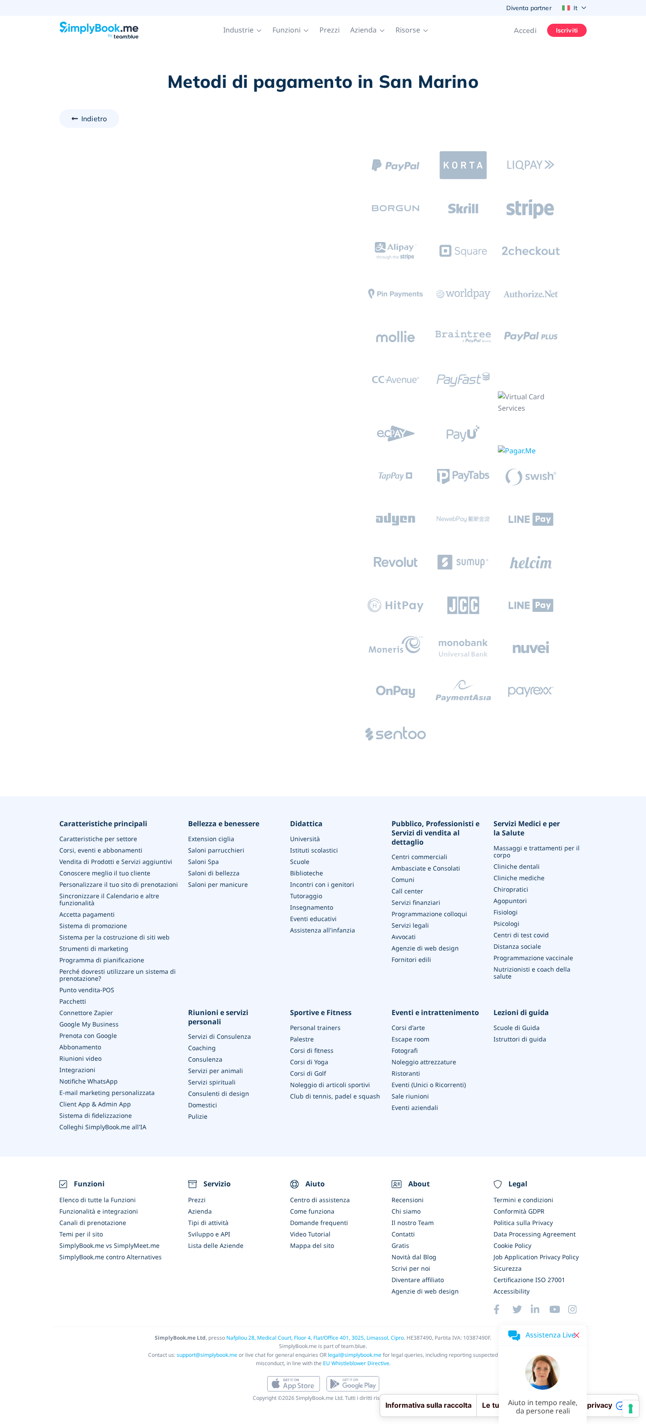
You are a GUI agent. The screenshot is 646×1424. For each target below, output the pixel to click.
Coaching (202, 1048)
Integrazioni (77, 1070)
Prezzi (329, 30)
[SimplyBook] (98, 30)
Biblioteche (306, 873)
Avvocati (404, 936)
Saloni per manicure (218, 884)
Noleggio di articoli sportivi (330, 1085)
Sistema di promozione (93, 926)
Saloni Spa (203, 861)
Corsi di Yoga (309, 1062)
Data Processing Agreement (535, 1234)
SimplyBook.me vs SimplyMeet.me (109, 1245)
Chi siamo (406, 1211)
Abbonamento (80, 1047)
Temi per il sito (81, 1234)
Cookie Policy (512, 1245)
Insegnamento (311, 907)
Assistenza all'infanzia (322, 930)
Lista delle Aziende (215, 1245)
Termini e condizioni (523, 1200)
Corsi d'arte (408, 1027)
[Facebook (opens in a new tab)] (503, 1309)
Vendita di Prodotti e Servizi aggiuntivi (115, 861)
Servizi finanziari (416, 902)
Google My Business (89, 1024)
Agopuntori (510, 900)
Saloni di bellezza (214, 873)
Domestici (202, 1105)
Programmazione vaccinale (533, 958)
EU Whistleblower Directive (356, 1363)
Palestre (302, 1039)
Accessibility (512, 1291)
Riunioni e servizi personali (218, 1017)
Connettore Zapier (86, 1012)
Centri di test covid (521, 935)
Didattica (306, 823)
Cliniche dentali (517, 866)
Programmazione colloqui (429, 914)
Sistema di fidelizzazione (95, 1115)
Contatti (403, 1234)
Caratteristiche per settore (98, 839)
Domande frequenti (319, 1222)
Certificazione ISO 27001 (529, 1280)
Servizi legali (410, 925)
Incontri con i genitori (322, 884)
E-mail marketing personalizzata (107, 1092)
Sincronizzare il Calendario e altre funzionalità (109, 899)
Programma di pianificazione (101, 960)
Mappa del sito (312, 1245)
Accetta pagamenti (87, 914)
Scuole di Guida (517, 1027)
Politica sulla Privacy (523, 1222)
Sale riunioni (410, 1096)
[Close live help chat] (576, 1335)
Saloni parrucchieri (216, 850)
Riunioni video (80, 1058)
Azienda (200, 1211)
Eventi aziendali (415, 1107)
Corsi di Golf (308, 1073)
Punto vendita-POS (86, 990)
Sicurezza (508, 1268)
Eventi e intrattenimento (435, 1012)
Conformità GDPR (519, 1211)
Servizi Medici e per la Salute (527, 828)
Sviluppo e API (209, 1234)
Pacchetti (72, 1001)
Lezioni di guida (521, 1012)
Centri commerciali (419, 857)
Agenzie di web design (425, 948)
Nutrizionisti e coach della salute (532, 972)
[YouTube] (558, 1309)
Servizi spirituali (212, 1082)
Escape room (410, 1039)
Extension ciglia (211, 839)
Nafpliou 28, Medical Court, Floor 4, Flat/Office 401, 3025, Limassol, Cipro (315, 1337)
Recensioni (408, 1200)
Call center (407, 891)
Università (305, 839)
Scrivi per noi (411, 1268)
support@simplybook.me (207, 1355)
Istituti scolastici (314, 850)
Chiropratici (511, 889)
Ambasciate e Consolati (426, 868)
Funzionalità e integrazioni (98, 1211)
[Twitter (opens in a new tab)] (521, 1309)
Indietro (94, 118)
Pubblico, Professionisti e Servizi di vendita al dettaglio (435, 832)
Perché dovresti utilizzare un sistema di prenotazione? (117, 975)
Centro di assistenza (320, 1200)
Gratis (400, 1245)
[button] (242, 30)
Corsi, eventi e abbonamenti (100, 850)
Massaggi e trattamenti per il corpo (537, 851)
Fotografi (404, 1050)
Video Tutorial (310, 1234)
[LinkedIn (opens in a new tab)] (540, 1309)
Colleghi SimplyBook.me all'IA (102, 1127)
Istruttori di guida (520, 1039)
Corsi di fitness (312, 1050)
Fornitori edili (411, 959)
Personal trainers (315, 1027)
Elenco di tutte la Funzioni (97, 1200)
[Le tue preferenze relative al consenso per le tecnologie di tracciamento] (630, 1408)
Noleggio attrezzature (424, 1062)
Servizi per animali (215, 1070)
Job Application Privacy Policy (536, 1257)
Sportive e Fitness (321, 1012)
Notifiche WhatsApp (88, 1081)
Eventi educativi (313, 918)
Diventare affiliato (418, 1280)
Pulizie (197, 1116)
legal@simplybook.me (354, 1355)
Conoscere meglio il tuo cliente (104, 873)
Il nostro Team (413, 1222)
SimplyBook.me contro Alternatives (110, 1257)
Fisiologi (506, 912)
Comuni (403, 879)
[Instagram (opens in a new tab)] (577, 1309)
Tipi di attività (208, 1222)
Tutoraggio (306, 896)
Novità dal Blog (414, 1257)
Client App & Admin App (95, 1104)
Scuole (299, 861)
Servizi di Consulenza (219, 1036)
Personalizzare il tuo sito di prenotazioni (118, 884)
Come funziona (312, 1211)
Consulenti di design (218, 1093)
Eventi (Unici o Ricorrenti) (429, 1085)
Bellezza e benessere (223, 823)
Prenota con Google (88, 1035)
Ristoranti (406, 1073)
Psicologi (506, 923)
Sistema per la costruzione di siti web (114, 937)
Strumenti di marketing (93, 948)
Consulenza (205, 1059)
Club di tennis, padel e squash (335, 1096)
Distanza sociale (517, 946)
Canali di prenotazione (92, 1222)
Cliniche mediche (519, 878)
